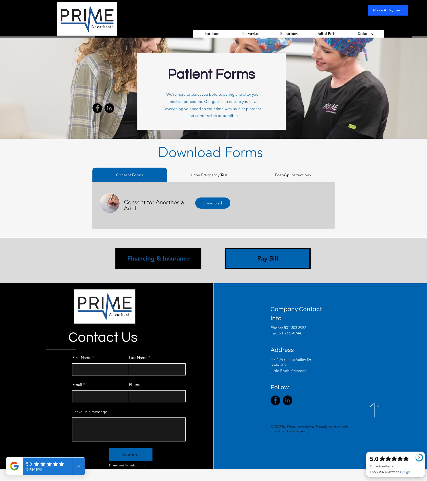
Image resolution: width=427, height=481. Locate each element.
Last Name (138, 358)
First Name (81, 358)
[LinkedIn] (109, 108)
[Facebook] (97, 108)
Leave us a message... (91, 412)
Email (77, 385)
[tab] (129, 175)
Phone (134, 385)
